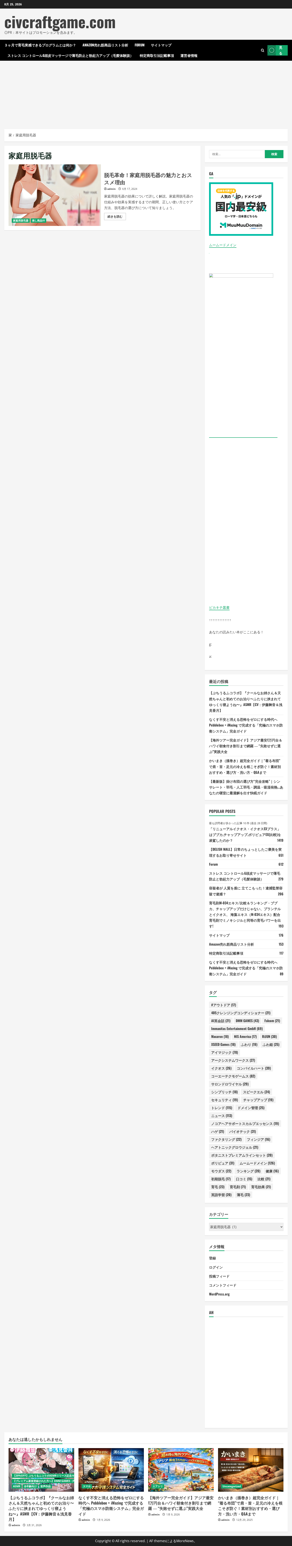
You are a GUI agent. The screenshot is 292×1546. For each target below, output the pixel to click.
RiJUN (269, 1036)
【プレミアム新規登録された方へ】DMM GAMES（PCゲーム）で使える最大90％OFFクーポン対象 (70, 1481)
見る (280, 50)
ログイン (216, 1267)
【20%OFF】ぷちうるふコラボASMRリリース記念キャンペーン (50, 1475)
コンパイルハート (254, 1068)
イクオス (221, 1068)
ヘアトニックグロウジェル (234, 1147)
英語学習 (221, 1194)
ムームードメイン (222, 245)
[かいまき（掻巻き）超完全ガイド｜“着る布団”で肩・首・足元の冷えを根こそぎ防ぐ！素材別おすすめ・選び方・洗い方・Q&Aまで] (251, 1470)
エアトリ (158, 1486)
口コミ (244, 1178)
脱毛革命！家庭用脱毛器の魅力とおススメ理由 (55, 195)
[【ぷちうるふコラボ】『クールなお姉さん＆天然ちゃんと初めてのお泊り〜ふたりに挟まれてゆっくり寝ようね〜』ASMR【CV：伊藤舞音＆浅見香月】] (41, 1470)
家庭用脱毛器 (20, 220)
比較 (264, 1178)
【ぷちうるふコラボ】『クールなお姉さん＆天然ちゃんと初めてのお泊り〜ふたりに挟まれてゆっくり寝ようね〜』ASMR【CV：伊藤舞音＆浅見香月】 (41, 1508)
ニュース (221, 1115)
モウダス (221, 1170)
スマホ (87, 1486)
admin (111, 189)
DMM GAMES (247, 1020)
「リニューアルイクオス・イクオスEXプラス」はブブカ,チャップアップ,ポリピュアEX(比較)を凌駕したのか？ (245, 834)
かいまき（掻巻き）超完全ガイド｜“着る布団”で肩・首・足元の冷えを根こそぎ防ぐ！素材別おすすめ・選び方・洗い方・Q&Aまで (245, 766)
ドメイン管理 (250, 1107)
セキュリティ (224, 1099)
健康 (272, 1170)
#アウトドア (223, 1004)
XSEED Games (223, 1044)
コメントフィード (222, 1285)
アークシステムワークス (233, 1060)
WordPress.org (219, 1294)
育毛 (217, 1186)
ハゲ (217, 1131)
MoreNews (185, 1541)
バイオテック (242, 1131)
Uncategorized (232, 1486)
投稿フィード (219, 1276)
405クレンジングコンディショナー (240, 1012)
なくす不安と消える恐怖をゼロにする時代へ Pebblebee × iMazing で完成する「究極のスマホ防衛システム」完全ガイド (246, 725)
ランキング (248, 1170)
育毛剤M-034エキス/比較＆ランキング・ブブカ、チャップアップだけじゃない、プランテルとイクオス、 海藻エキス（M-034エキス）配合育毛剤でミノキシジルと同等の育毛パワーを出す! (245, 914)
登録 (212, 1257)
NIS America (245, 1036)
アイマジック (224, 1052)
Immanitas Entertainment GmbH (237, 1028)
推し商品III (38, 220)
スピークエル (256, 1091)
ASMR (16, 1486)
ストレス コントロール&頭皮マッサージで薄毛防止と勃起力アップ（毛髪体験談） (70, 55)
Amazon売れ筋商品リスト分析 (105, 44)
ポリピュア (222, 1163)
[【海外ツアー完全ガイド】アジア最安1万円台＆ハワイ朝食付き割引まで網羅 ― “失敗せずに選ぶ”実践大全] (181, 1470)
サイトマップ (161, 44)
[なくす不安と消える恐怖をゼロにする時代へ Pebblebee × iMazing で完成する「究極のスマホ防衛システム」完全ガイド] (111, 1470)
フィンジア (258, 1139)
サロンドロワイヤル (230, 1083)
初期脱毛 (221, 1178)
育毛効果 (261, 1186)
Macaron (220, 1036)
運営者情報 (189, 55)
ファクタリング (226, 1139)
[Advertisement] (146, 93)
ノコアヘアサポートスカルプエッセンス (245, 1123)
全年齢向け (30, 1486)
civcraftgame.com (60, 21)
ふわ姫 (271, 1044)
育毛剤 (238, 1186)
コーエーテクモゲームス (233, 1076)
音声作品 (45, 1486)
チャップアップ (258, 1099)
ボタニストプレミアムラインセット (242, 1155)
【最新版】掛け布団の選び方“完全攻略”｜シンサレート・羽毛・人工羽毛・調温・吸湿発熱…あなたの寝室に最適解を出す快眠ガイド (246, 787)
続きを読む (117, 217)
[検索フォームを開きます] (262, 50)
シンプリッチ (224, 1091)
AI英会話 (220, 1020)
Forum (140, 44)
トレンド (221, 1107)
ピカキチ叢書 (219, 607)
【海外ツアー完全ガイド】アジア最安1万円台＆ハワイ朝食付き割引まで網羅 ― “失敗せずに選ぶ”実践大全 (245, 745)
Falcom (272, 1020)
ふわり (249, 1044)
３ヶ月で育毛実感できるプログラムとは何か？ (40, 44)
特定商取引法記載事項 (157, 55)
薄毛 (243, 1194)
